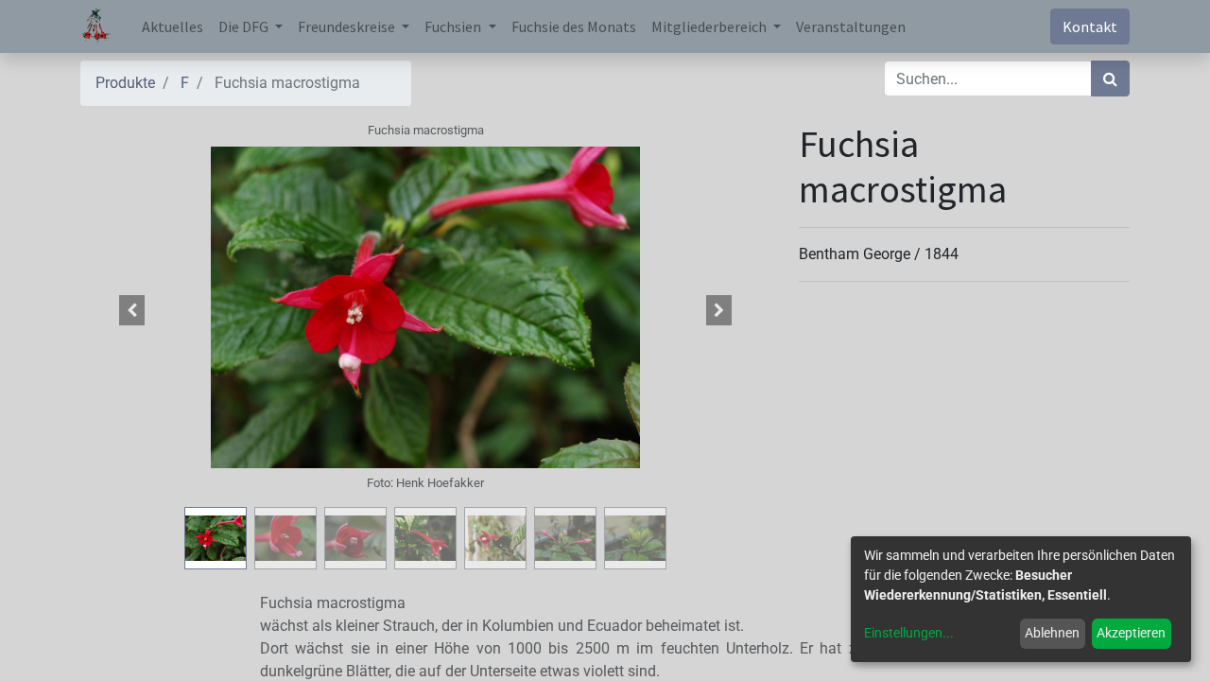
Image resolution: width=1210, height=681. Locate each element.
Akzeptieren (1131, 632)
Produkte (125, 83)
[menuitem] (172, 26)
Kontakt (1090, 26)
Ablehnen (1052, 632)
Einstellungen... (909, 632)
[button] (132, 310)
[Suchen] (1110, 78)
